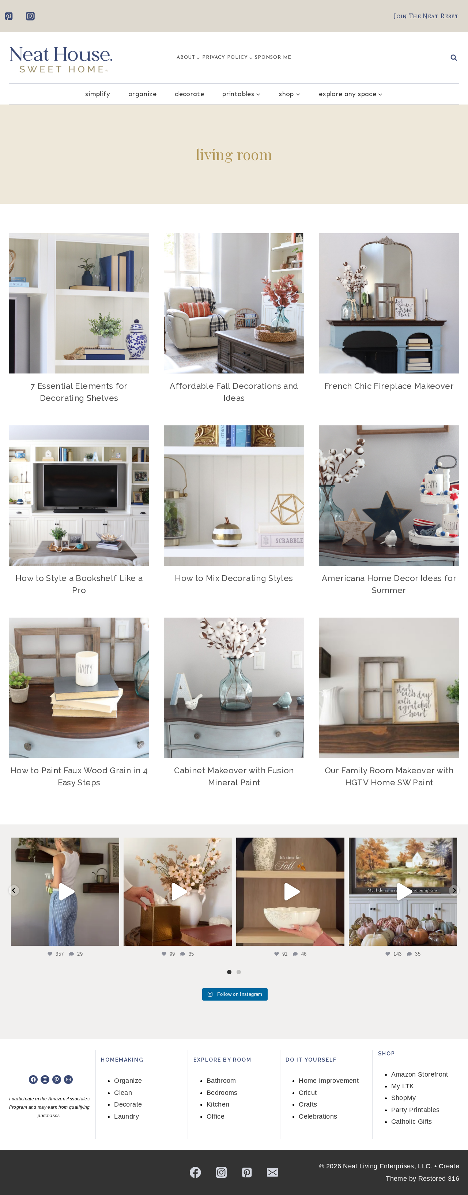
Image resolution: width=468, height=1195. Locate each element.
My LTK (402, 1086)
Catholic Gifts (411, 1121)
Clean (123, 1092)
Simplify (97, 94)
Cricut (308, 1092)
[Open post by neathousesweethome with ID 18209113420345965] (178, 892)
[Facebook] (195, 1172)
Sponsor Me (273, 57)
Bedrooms (222, 1092)
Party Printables (415, 1110)
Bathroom (221, 1080)
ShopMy (403, 1097)
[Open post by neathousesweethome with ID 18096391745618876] (403, 892)
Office (215, 1116)
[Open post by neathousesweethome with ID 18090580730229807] (65, 892)
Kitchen (218, 1104)
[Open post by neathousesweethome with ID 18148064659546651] (290, 892)
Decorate (189, 94)
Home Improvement (329, 1080)
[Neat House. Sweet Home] (61, 58)
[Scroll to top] (450, 1166)
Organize (142, 94)
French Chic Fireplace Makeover (389, 386)
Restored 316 (438, 1178)
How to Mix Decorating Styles (234, 578)
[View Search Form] (453, 57)
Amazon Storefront (419, 1074)
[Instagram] (30, 16)
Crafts (308, 1104)
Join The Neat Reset (426, 16)
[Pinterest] (9, 16)
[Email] (272, 1172)
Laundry (126, 1116)
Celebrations (318, 1116)
